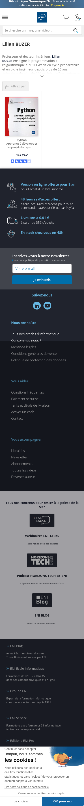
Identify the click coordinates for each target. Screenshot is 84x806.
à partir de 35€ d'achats (37, 219)
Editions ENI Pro (22, 740)
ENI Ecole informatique (27, 668)
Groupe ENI (18, 691)
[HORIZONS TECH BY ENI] (42, 560)
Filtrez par (18, 86)
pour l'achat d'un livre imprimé (48, 186)
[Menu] (5, 17)
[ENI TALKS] (42, 521)
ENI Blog (16, 646)
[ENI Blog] (42, 600)
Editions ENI (42, 17)
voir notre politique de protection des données (39, 260)
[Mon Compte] (78, 17)
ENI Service (18, 718)
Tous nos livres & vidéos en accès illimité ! (42, 5)
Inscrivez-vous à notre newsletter (40, 257)
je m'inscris (42, 280)
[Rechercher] (75, 30)
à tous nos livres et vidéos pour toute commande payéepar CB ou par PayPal (48, 203)
